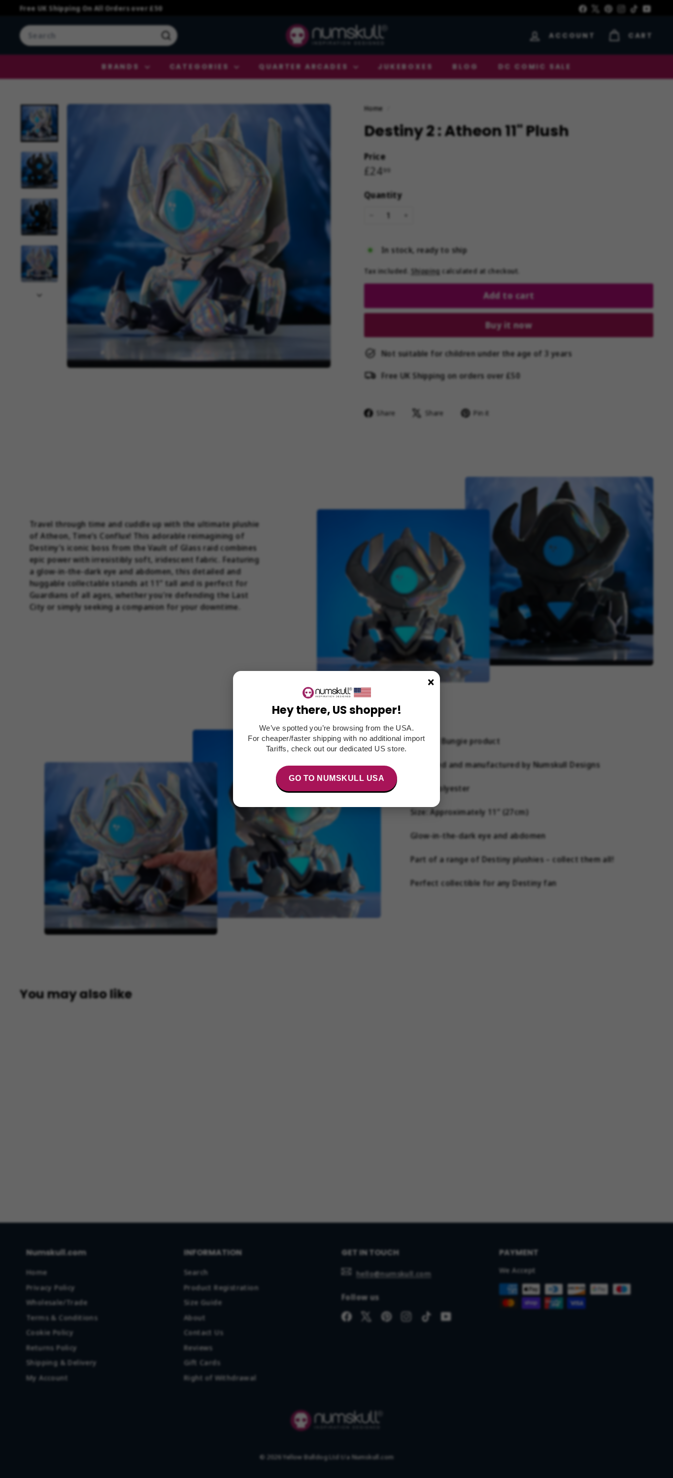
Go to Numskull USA (336, 778)
